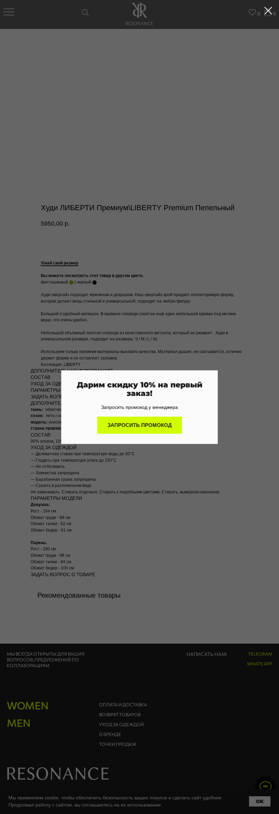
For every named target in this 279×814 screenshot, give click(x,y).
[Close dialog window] (268, 10)
